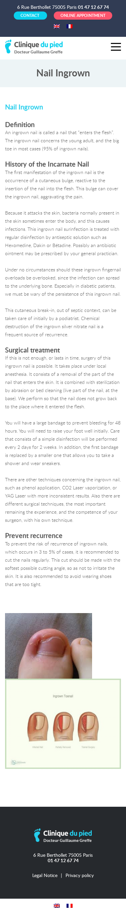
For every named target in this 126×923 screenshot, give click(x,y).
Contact (30, 16)
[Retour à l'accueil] (35, 46)
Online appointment (83, 16)
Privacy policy (80, 875)
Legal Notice (44, 875)
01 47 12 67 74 (93, 7)
